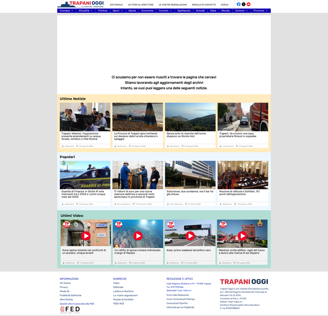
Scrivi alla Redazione (178, 295)
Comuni (239, 10)
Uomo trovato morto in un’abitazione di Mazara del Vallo (254, 193)
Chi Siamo (65, 283)
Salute (132, 10)
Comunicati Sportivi (177, 303)
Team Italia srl (184, 290)
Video (116, 283)
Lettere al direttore (141, 4)
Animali (200, 10)
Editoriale (116, 4)
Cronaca (65, 10)
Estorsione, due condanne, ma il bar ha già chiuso (148, 193)
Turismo (163, 10)
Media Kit (65, 291)
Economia (147, 10)
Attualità (84, 10)
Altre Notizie (66, 299)
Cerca (224, 4)
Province (259, 10)
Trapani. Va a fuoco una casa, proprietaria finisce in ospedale (187, 135)
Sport (116, 10)
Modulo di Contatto (204, 4)
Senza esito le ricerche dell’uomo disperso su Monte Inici (136, 135)
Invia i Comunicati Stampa (181, 299)
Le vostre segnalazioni (173, 4)
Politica (102, 10)
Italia (213, 10)
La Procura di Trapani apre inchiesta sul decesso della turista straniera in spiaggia (85, 136)
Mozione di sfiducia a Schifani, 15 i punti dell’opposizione (198, 193)
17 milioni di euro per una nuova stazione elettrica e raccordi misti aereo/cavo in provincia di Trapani (93, 194)
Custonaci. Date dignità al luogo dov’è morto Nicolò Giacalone (244, 135)
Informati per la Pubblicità (180, 307)
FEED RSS (118, 303)
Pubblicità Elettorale (70, 295)
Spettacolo (183, 10)
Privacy (64, 287)
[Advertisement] (164, 43)
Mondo (226, 10)
